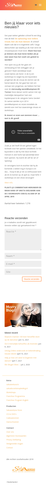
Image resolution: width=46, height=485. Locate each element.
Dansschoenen (12, 422)
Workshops (11, 392)
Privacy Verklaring (13, 439)
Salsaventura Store (14, 410)
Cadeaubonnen (12, 418)
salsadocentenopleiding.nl (17, 388)
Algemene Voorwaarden (16, 436)
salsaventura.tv (12, 384)
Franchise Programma (15, 396)
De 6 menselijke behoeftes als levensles (21, 344)
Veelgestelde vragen (14, 443)
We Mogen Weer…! (12, 364)
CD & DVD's (11, 414)
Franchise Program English (17, 400)
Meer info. (9, 182)
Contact (9, 447)
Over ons (10, 432)
